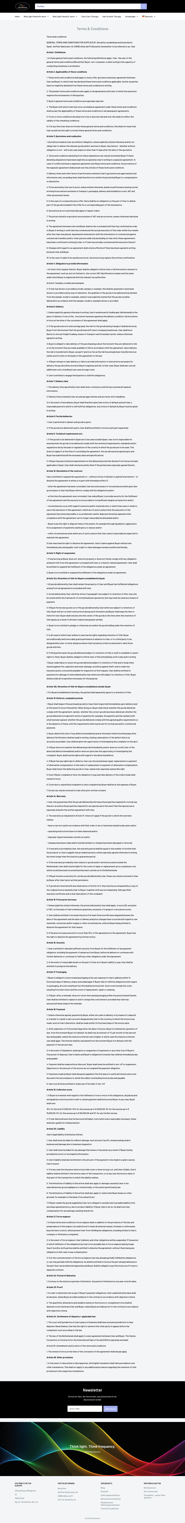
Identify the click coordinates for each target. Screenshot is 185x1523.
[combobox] (88, 6)
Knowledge (130, 16)
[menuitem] (148, 16)
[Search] (144, 6)
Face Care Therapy (89, 16)
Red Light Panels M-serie (35, 16)
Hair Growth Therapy (112, 16)
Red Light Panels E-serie (64, 16)
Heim (17, 16)
